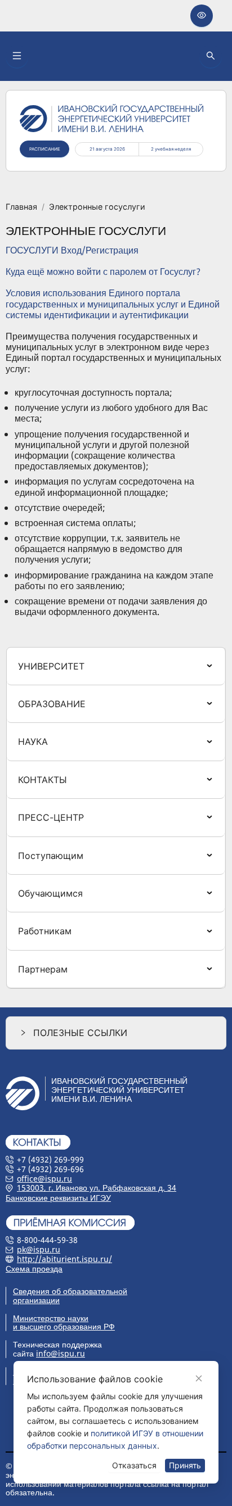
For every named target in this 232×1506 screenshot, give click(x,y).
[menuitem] (115, 666)
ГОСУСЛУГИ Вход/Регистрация (72, 250)
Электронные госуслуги (97, 206)
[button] (116, 1033)
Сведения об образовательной (70, 1291)
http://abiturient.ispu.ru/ (64, 1259)
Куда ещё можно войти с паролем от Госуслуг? (103, 271)
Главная (21, 206)
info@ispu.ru (60, 1353)
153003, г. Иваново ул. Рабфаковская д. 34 (96, 1187)
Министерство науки (50, 1318)
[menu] (116, 818)
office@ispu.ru (44, 1178)
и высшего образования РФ (64, 1326)
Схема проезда (34, 1268)
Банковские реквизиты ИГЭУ (58, 1197)
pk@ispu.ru (38, 1249)
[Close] (199, 1378)
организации (36, 1300)
